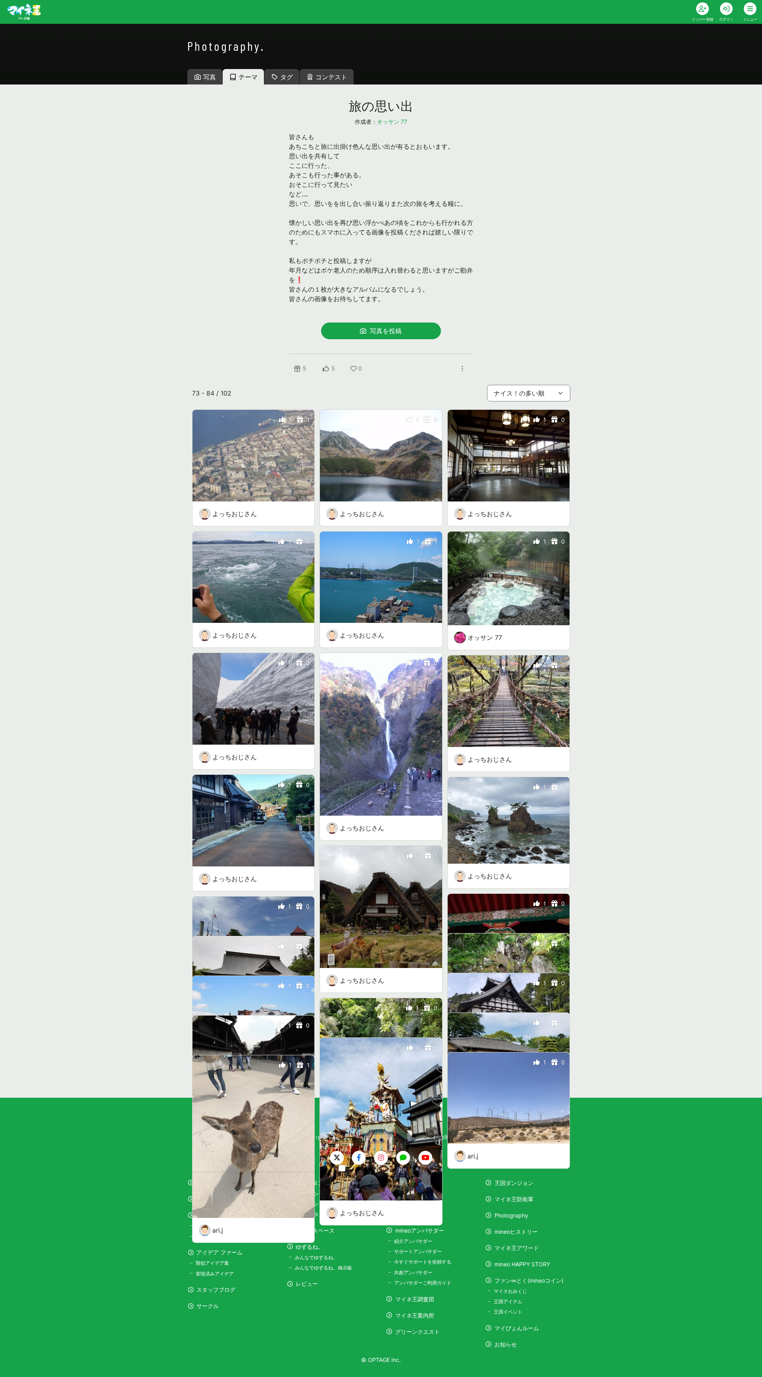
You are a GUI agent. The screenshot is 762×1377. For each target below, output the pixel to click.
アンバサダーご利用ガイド (422, 1283)
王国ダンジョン (514, 1182)
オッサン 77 (392, 121)
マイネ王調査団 (414, 1299)
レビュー (307, 1283)
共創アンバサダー (413, 1272)
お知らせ (506, 1344)
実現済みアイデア (215, 1274)
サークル (207, 1305)
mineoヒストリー (516, 1231)
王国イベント (508, 1312)
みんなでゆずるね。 (316, 1257)
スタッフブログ (215, 1289)
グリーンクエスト (417, 1331)
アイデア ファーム (219, 1252)
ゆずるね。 (309, 1246)
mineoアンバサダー (419, 1230)
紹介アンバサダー (413, 1241)
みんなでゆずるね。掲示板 (323, 1268)
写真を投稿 (385, 331)
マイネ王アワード (517, 1247)
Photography (511, 1215)
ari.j (473, 1156)
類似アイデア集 (212, 1263)
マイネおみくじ (510, 1291)
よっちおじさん (234, 514)
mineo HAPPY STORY (522, 1264)
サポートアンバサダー (418, 1251)
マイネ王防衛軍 (514, 1199)
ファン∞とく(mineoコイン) (529, 1280)
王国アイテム (508, 1301)
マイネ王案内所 (414, 1315)
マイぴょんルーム (517, 1328)
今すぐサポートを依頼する (422, 1262)
